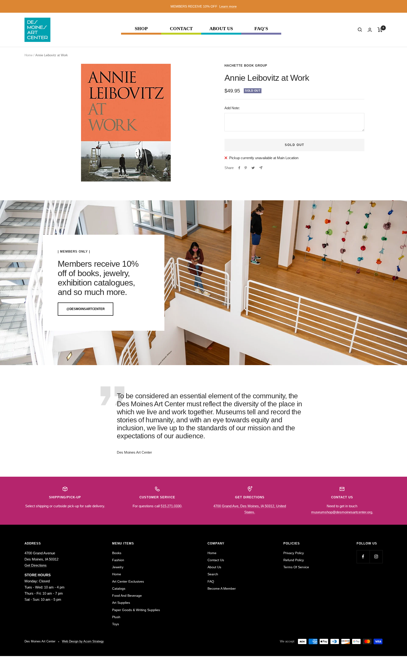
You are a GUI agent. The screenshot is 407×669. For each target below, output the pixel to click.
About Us (221, 28)
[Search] (360, 30)
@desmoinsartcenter (85, 309)
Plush (116, 617)
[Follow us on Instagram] (376, 556)
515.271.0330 (171, 506)
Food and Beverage (127, 595)
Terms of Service (296, 567)
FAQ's (261, 28)
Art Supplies (121, 603)
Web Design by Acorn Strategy (83, 641)
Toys (115, 624)
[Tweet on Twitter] (253, 167)
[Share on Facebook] (239, 167)
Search (213, 574)
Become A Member (222, 588)
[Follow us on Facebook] (363, 556)
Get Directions (35, 565)
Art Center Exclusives (128, 581)
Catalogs (118, 588)
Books (116, 553)
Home (28, 55)
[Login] (370, 30)
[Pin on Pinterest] (245, 167)
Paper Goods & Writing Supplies (136, 610)
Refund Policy (293, 560)
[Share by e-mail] (260, 167)
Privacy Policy (293, 553)
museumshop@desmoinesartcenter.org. (342, 512)
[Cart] (380, 29)
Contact (181, 28)
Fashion (118, 560)
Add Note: (232, 108)
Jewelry (117, 567)
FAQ (211, 581)
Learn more (228, 6)
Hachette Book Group (245, 65)
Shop (141, 28)
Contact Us (216, 560)
